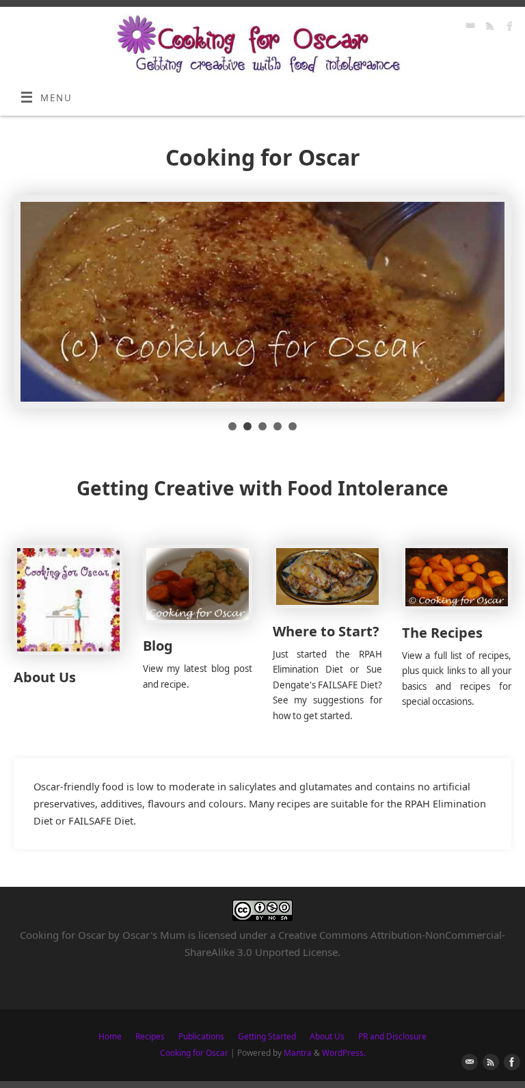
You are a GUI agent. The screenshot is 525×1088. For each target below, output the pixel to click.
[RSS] (488, 27)
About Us (45, 677)
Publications (201, 1036)
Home (110, 1036)
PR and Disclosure (392, 1036)
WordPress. (344, 1053)
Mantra (298, 1053)
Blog (158, 645)
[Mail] (469, 27)
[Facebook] (508, 27)
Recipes (150, 1036)
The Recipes (442, 632)
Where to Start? (326, 631)
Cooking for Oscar (194, 1053)
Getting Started (267, 1036)
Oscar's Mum (153, 935)
